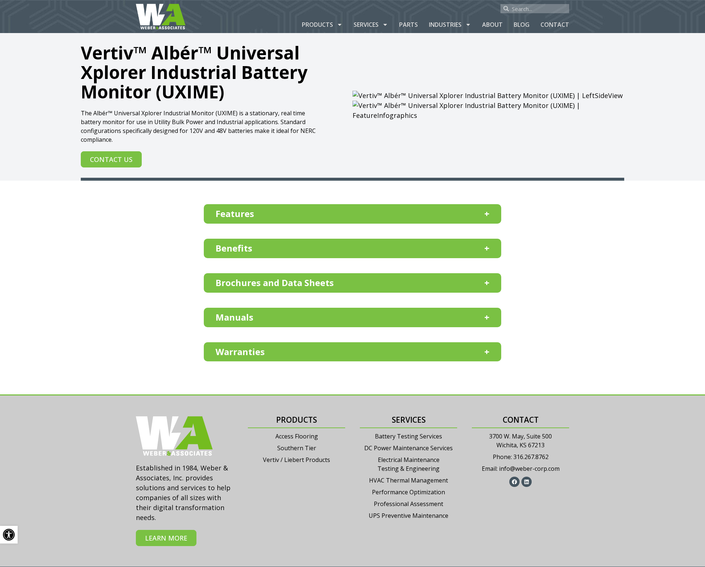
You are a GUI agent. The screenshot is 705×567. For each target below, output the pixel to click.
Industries (445, 25)
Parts (408, 25)
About (492, 25)
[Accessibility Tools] (9, 534)
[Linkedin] (526, 482)
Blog (521, 25)
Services (366, 25)
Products (317, 25)
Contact (554, 25)
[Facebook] (514, 482)
